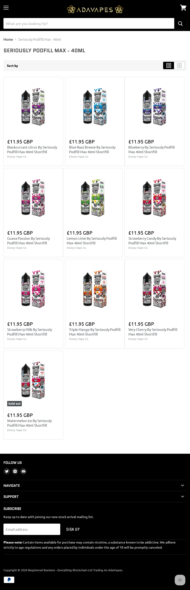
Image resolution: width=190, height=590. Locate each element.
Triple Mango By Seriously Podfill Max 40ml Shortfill (94, 331)
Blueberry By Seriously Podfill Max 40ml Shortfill (151, 149)
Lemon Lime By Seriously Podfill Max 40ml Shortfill (92, 240)
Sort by (12, 65)
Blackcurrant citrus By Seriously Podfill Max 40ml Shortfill (32, 149)
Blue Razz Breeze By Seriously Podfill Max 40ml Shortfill (92, 149)
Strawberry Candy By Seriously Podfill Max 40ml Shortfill (152, 240)
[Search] (180, 23)
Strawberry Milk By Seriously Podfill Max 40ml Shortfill (29, 331)
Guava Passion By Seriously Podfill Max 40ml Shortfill (28, 240)
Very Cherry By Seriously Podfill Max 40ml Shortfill (152, 331)
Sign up (73, 529)
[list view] (179, 65)
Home (8, 39)
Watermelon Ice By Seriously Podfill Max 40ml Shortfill (29, 422)
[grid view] (168, 65)
